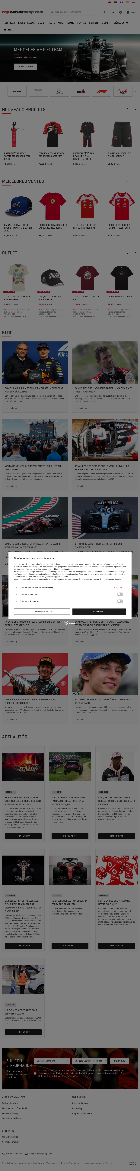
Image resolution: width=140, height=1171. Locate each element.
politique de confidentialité (62, 569)
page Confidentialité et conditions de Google (102, 579)
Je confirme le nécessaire (42, 612)
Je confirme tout (99, 612)
